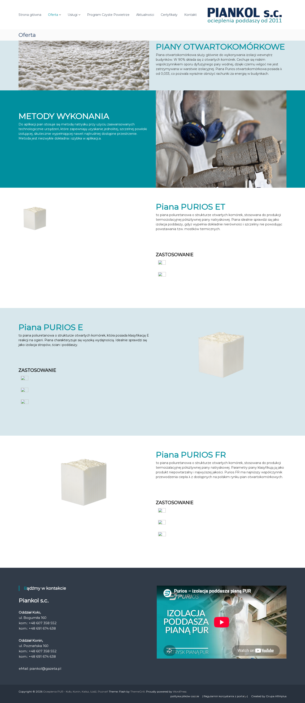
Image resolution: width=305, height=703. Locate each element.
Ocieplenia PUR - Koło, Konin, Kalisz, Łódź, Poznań (75, 691)
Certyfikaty (169, 15)
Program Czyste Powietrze (108, 15)
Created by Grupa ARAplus (268, 696)
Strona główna (30, 15)
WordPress (179, 691)
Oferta (53, 15)
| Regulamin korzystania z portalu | (225, 696)
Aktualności (145, 15)
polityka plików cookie (184, 696)
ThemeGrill (137, 691)
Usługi (72, 15)
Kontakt (190, 15)
